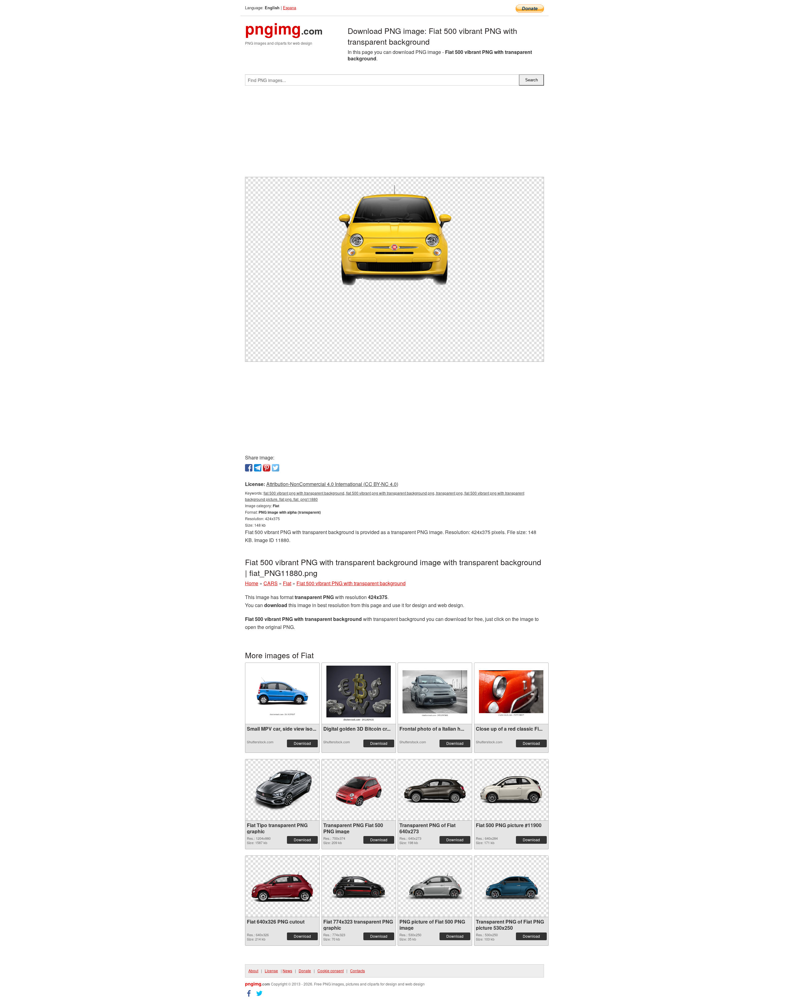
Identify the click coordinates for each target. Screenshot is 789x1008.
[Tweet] (275, 467)
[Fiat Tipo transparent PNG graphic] (282, 789)
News (287, 970)
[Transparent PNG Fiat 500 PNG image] (359, 789)
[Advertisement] (394, 134)
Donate (305, 970)
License (271, 970)
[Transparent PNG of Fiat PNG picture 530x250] (511, 886)
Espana (289, 7)
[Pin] (266, 467)
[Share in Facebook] (248, 467)
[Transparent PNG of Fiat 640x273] (435, 790)
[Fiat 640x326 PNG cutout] (282, 886)
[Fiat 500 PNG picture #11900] (511, 789)
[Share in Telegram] (257, 467)
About (253, 970)
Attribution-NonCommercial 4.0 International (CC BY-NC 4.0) (332, 484)
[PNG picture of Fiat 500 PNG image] (435, 886)
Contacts (357, 970)
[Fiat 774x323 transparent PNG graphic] (359, 886)
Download (302, 743)
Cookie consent (330, 970)
